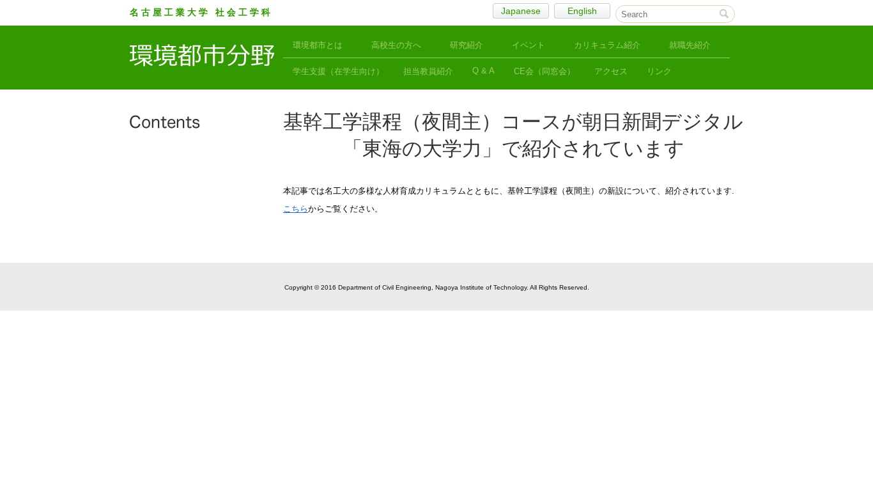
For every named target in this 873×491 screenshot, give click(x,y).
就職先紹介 (690, 45)
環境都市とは (318, 45)
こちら (295, 209)
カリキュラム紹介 (607, 45)
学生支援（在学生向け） (338, 71)
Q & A (483, 70)
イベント (528, 45)
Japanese (521, 11)
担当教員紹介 (428, 71)
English (582, 11)
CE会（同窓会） (544, 71)
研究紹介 (466, 45)
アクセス (611, 71)
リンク (659, 71)
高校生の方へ (396, 45)
